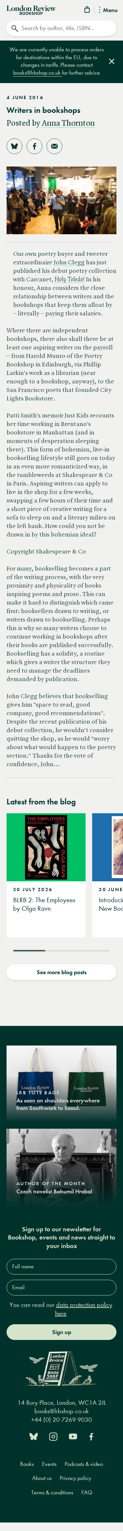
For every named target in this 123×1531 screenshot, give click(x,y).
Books (27, 1464)
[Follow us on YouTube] (73, 1436)
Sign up (61, 1332)
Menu (110, 10)
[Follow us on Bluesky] (34, 1436)
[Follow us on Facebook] (91, 1436)
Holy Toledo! (70, 279)
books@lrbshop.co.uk (37, 72)
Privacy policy (75, 1478)
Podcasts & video (84, 1464)
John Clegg (69, 262)
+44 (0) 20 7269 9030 (61, 1419)
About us (41, 1478)
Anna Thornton (68, 123)
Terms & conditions (52, 1492)
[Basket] (87, 10)
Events (49, 1464)
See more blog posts (62, 972)
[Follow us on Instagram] (53, 1436)
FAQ (86, 1492)
